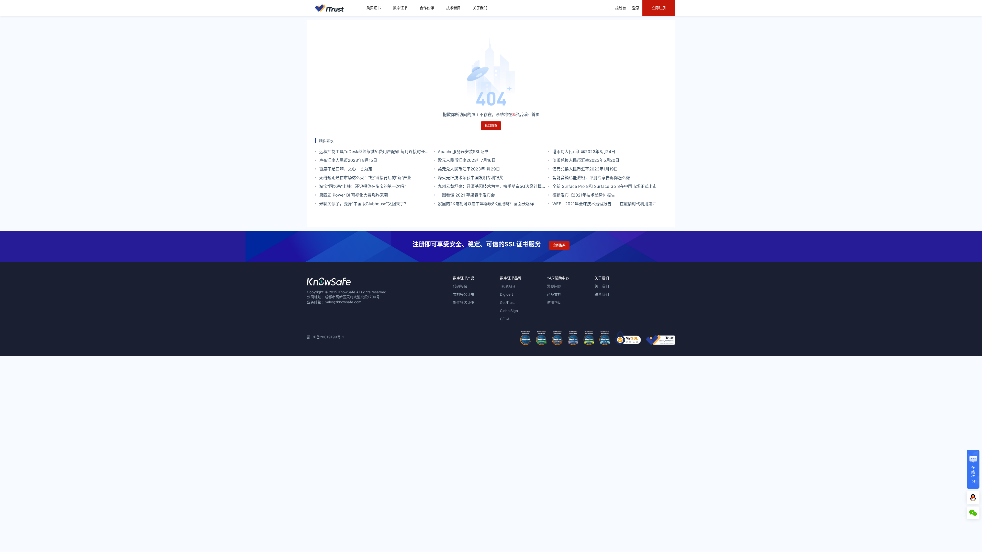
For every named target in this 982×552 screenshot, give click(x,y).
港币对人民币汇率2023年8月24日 (583, 151)
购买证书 (373, 8)
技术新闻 (453, 8)
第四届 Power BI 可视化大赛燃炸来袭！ (355, 195)
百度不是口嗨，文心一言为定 (345, 168)
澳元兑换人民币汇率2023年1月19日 (585, 168)
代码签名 (460, 286)
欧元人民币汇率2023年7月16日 (467, 160)
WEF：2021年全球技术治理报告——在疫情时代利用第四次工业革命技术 (606, 204)
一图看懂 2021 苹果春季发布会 (466, 195)
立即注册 (659, 8)
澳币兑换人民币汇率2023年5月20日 (585, 160)
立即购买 (559, 245)
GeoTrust (507, 302)
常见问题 (554, 286)
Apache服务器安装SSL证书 (463, 151)
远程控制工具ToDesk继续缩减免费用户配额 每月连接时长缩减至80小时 (374, 152)
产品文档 (554, 294)
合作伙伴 (427, 8)
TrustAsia (507, 286)
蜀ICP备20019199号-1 (325, 337)
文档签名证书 (463, 294)
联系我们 (602, 294)
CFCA (504, 319)
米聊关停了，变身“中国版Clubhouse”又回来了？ (363, 203)
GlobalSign (509, 310)
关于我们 (480, 8)
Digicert (506, 294)
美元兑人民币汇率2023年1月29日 (469, 168)
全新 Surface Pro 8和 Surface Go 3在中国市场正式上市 (604, 186)
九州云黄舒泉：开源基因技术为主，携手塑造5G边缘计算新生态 (492, 187)
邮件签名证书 (463, 302)
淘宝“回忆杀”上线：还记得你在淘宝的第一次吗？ (363, 186)
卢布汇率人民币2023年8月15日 (348, 160)
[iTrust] (660, 343)
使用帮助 (554, 302)
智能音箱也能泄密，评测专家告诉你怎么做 (591, 177)
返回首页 (491, 126)
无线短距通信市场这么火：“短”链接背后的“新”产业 (365, 177)
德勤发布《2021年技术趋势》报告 (583, 195)
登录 (635, 8)
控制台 (620, 8)
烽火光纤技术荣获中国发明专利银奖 (470, 177)
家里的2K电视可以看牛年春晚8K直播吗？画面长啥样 (486, 203)
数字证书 (400, 8)
